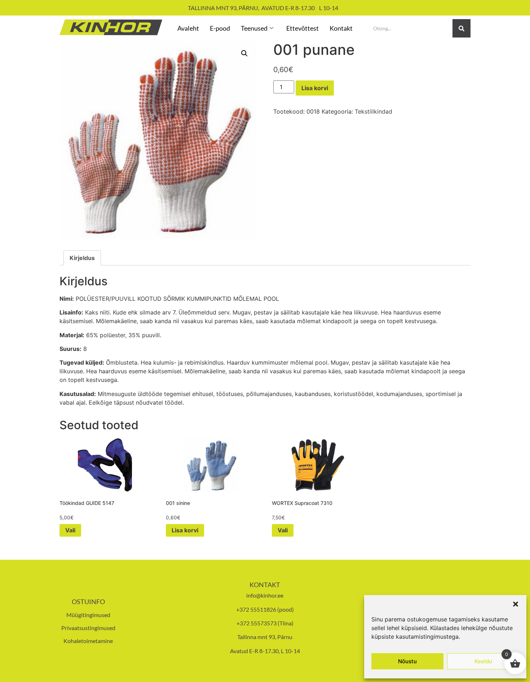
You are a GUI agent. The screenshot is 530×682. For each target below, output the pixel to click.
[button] (515, 604)
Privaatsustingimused (88, 627)
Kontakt (341, 28)
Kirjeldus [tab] (82, 257)
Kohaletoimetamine (88, 640)
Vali (70, 530)
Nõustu (407, 661)
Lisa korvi (314, 88)
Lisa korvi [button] (185, 530)
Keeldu (483, 661)
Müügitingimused (88, 614)
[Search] (461, 28)
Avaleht (188, 28)
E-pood (220, 28)
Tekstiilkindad (373, 111)
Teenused (254, 28)
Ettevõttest (302, 28)
